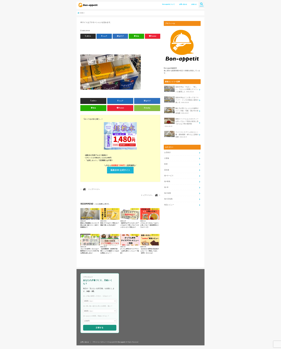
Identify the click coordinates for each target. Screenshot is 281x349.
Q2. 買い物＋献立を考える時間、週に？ (98, 306)
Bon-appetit (121, 342)
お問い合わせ (183, 4)
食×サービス (168, 175)
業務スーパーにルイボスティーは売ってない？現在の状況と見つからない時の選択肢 (181, 122)
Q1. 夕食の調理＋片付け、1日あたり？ (97, 296)
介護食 (166, 158)
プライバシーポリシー (100, 342)
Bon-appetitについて (168, 4)
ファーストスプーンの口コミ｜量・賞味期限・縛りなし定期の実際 (186, 134)
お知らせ (194, 4)
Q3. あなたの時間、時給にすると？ (96, 316)
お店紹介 (167, 152)
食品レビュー (169, 205)
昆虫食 (166, 170)
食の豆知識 (168, 199)
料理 (166, 164)
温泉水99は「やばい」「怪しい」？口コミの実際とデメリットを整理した (186, 89)
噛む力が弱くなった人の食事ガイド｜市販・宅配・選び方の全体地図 (186, 110)
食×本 (166, 187)
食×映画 (167, 181)
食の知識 (167, 193)
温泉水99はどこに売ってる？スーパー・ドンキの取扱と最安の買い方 (187, 100)
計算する (99, 328)
